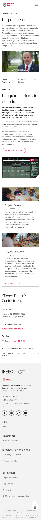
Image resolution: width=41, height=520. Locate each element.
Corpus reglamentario (11, 477)
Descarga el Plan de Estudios (14, 150)
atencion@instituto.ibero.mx (13, 328)
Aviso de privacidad (10, 461)
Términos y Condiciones (12, 454)
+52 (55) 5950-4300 (9, 400)
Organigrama (8, 483)
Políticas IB (7, 490)
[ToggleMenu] (36, 4)
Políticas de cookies (10, 440)
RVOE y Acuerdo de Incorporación (16, 496)
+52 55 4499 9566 (18, 341)
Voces (5, 426)
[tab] (6, 81)
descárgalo (11, 283)
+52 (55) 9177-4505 (9, 396)
